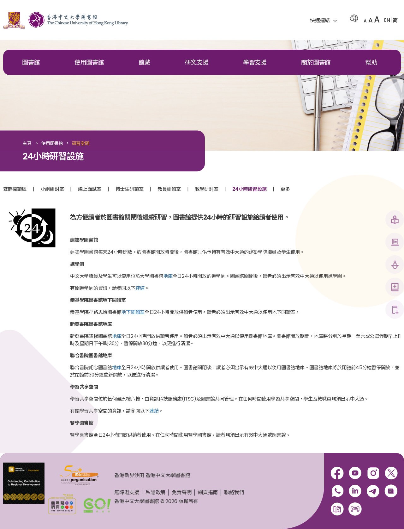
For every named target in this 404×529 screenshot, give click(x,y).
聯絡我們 (234, 492)
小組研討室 (52, 189)
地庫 (168, 276)
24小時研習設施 (249, 189)
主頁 (27, 143)
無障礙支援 (126, 492)
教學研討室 (206, 189)
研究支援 (197, 62)
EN (387, 20)
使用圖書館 (89, 62)
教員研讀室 (169, 189)
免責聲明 (182, 492)
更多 (285, 189)
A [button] (365, 21)
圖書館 (31, 62)
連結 (140, 288)
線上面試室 (89, 189)
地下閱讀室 (133, 312)
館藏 (145, 62)
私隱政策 (155, 492)
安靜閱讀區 (15, 189)
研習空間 (80, 143)
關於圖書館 (316, 62)
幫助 (371, 62)
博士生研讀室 (130, 189)
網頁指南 (208, 492)
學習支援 (255, 62)
